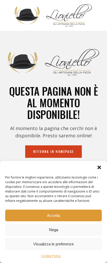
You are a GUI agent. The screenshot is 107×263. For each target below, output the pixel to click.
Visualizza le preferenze (53, 244)
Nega (53, 230)
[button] (99, 167)
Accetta (53, 215)
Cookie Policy (51, 256)
